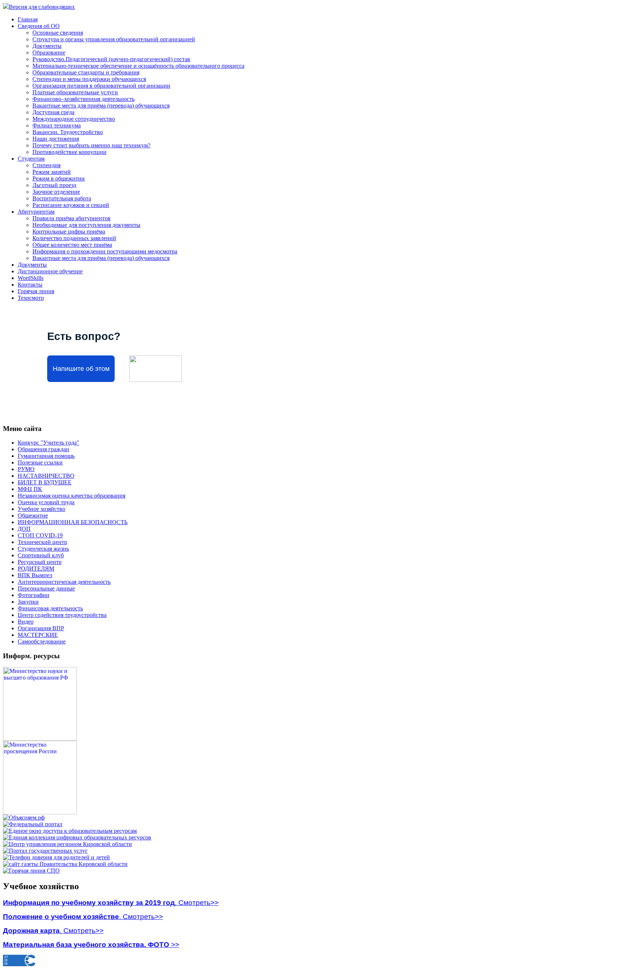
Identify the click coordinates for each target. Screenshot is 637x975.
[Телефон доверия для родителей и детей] (56, 857)
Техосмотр (31, 298)
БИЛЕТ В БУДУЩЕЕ (45, 482)
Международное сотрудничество (73, 119)
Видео (26, 621)
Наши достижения (55, 139)
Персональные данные (46, 588)
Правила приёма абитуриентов (71, 218)
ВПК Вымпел (35, 575)
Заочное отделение (56, 192)
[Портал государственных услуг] (45, 851)
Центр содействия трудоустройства (62, 615)
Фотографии (33, 595)
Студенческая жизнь (43, 549)
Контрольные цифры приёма (68, 231)
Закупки (28, 602)
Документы (47, 46)
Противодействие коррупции (69, 152)
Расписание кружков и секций (70, 205)
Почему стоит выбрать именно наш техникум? (91, 145)
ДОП (24, 529)
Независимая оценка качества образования (71, 495)
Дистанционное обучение (50, 271)
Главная (28, 19)
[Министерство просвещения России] (40, 812)
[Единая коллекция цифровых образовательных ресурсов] (77, 837)
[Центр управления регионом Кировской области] (67, 844)
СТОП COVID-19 (40, 535)
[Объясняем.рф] (24, 817)
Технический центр (42, 542)
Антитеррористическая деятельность (64, 582)
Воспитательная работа (61, 198)
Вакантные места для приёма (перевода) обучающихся (101, 105)
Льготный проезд (54, 185)
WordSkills (30, 278)
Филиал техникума (56, 125)
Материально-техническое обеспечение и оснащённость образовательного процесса (138, 66)
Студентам (31, 158)
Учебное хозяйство (41, 509)
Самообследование (42, 641)
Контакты (30, 284)
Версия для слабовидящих (42, 7)
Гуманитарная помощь (46, 456)
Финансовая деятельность (50, 608)
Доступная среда (53, 112)
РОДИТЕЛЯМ (36, 568)
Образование (48, 52)
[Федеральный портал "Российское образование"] (32, 824)
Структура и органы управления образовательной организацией (113, 39)
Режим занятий (51, 172)
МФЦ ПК (30, 489)
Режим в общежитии (58, 178)
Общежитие (33, 515)
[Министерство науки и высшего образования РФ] (40, 739)
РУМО (26, 469)
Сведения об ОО (39, 26)
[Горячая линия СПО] (31, 870)
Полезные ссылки (40, 462)
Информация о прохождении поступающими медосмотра (104, 251)
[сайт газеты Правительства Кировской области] (65, 864)
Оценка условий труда (46, 502)
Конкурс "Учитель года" (48, 442)
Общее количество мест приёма (72, 245)
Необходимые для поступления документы (86, 225)
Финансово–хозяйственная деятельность (83, 99)
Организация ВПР (41, 628)
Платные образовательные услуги (75, 92)
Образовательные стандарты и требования (85, 72)
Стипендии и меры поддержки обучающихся (89, 79)
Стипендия (46, 165)
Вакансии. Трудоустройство (67, 132)
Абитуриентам (36, 211)
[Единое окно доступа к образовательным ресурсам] (70, 831)
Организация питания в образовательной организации (101, 86)
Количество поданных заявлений (74, 238)
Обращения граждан (43, 449)
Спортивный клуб (41, 555)
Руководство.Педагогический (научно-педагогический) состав (111, 59)
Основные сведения (57, 32)
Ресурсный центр (40, 562)
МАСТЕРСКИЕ (38, 635)
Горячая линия (36, 291)
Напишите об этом (81, 368)
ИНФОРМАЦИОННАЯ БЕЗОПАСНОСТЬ (73, 522)
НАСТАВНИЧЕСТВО (46, 476)
